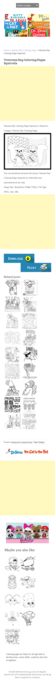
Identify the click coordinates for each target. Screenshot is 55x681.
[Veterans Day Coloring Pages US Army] (29, 388)
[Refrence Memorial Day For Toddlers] (12, 404)
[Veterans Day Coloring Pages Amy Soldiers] (29, 404)
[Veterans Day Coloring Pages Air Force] (12, 321)
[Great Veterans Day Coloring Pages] (12, 388)
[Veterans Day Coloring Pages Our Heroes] (29, 354)
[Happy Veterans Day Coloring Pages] (29, 421)
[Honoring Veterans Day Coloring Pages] (12, 354)
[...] (13, 564)
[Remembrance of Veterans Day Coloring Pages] (29, 304)
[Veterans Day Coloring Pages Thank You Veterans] (29, 321)
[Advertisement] (27, 93)
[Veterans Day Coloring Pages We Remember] (29, 287)
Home (6, 50)
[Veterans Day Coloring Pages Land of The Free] (12, 371)
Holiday (42, 442)
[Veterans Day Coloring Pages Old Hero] (12, 421)
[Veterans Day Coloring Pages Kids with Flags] (29, 337)
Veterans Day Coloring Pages (23, 50)
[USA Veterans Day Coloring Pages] (12, 337)
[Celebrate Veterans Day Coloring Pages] (12, 304)
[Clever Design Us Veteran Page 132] (12, 287)
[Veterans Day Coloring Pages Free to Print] (29, 371)
